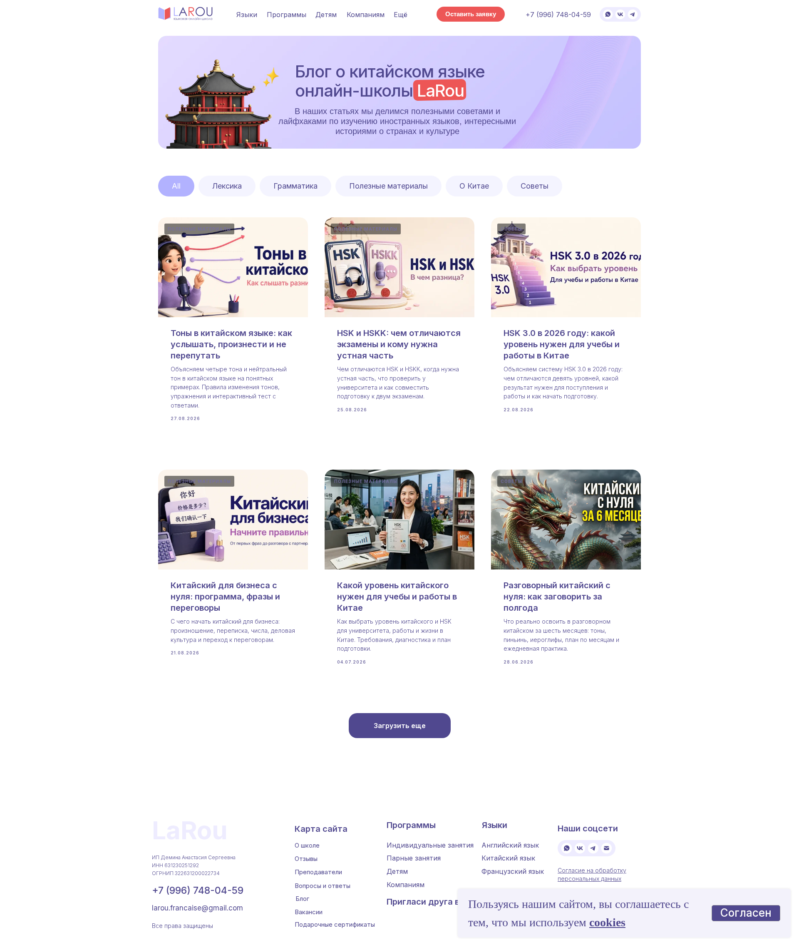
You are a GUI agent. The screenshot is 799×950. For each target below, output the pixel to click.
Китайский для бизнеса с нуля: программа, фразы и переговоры (225, 596)
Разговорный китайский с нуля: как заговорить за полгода (557, 596)
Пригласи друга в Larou (435, 902)
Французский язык (512, 871)
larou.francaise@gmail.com (197, 908)
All (176, 186)
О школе (307, 845)
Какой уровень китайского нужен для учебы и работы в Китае (397, 596)
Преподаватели (318, 872)
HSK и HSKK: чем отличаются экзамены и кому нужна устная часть (399, 344)
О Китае (474, 186)
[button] (471, 14)
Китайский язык (508, 858)
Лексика (227, 186)
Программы (411, 825)
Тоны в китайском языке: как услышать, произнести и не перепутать (231, 344)
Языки (246, 14)
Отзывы (306, 859)
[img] (608, 14)
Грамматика (295, 186)
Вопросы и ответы (322, 886)
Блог (302, 899)
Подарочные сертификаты (335, 924)
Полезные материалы (388, 186)
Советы (534, 186)
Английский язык (510, 845)
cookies (607, 922)
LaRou (190, 830)
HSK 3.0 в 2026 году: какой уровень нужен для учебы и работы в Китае (562, 344)
